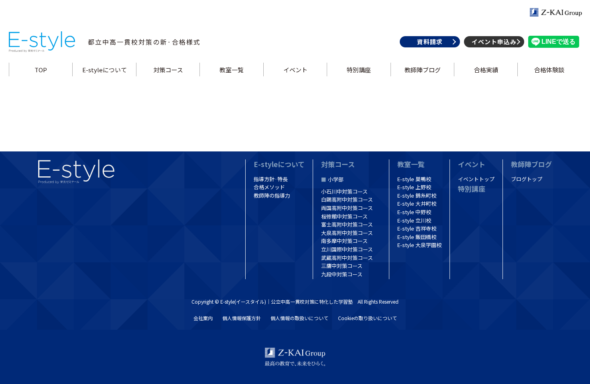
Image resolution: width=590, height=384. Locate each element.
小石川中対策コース (344, 191)
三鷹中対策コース (341, 266)
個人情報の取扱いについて (299, 318)
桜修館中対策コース (344, 216)
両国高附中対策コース (347, 208)
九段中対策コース (341, 274)
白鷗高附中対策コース (347, 199)
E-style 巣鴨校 (414, 179)
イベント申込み (494, 41)
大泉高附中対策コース (347, 233)
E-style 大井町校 (416, 203)
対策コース (168, 69)
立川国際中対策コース (347, 249)
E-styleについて (104, 69)
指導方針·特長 (271, 179)
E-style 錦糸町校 (416, 195)
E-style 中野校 (414, 212)
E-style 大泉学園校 (419, 245)
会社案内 (203, 318)
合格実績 (486, 69)
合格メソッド (269, 187)
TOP (41, 69)
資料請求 (430, 41)
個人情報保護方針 (241, 318)
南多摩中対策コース (344, 241)
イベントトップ (476, 179)
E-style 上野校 (414, 187)
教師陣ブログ (422, 69)
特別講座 (359, 69)
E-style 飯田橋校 (416, 237)
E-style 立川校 (414, 220)
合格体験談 (550, 69)
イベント (295, 69)
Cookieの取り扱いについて (367, 318)
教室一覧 (232, 69)
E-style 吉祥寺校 (416, 228)
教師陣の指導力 (272, 195)
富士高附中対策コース (347, 224)
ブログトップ (526, 179)
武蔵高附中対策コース (347, 257)
